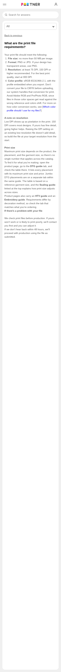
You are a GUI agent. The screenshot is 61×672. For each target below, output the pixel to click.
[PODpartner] (30, 4)
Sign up (56, 4)
